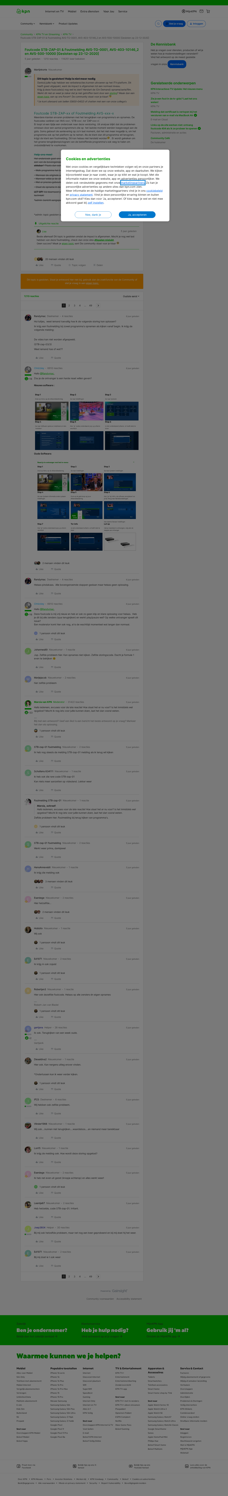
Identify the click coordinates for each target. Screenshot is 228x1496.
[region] (115, 186)
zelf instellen (95, 202)
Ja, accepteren (137, 214)
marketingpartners (133, 182)
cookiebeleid (154, 190)
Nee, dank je (93, 214)
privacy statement (81, 194)
